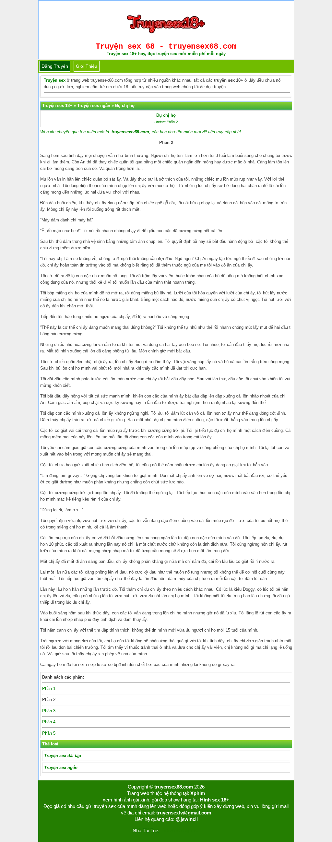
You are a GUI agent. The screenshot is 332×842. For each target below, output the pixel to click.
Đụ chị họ (166, 115)
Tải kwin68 (170, 830)
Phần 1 (48, 688)
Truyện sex (54, 80)
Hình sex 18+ (214, 799)
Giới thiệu (86, 66)
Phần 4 (48, 721)
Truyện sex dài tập (62, 755)
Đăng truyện (55, 66)
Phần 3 (48, 710)
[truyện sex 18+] (166, 35)
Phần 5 (48, 733)
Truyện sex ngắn (60, 767)
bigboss (191, 830)
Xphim (197, 793)
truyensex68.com (173, 786)
